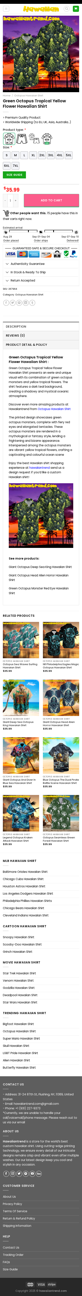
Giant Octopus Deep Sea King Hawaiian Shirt (40, 567)
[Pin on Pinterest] (19, 303)
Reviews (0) (15, 335)
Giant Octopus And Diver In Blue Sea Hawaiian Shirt (19, 781)
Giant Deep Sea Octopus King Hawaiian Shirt (18, 724)
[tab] (41, 326)
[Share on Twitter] (13, 303)
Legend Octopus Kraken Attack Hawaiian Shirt (18, 839)
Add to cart (51, 200)
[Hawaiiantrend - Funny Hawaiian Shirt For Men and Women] (41, 8)
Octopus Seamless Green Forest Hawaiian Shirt (59, 839)
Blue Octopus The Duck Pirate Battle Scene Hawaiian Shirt (61, 781)
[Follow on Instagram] (13, 1174)
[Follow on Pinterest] (26, 1174)
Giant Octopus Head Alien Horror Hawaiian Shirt (59, 724)
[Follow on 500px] (39, 1174)
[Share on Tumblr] (32, 303)
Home (6, 95)
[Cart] (76, 9)
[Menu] (6, 9)
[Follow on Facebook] (6, 1174)
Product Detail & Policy (26, 345)
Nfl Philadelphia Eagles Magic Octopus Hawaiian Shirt (61, 666)
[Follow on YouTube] (32, 1174)
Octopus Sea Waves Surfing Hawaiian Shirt (20, 666)
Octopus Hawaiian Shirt (28, 95)
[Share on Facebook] (6, 303)
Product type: (14, 130)
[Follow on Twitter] (19, 1174)
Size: (7, 147)
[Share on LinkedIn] (26, 303)
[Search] (66, 9)
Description (16, 326)
